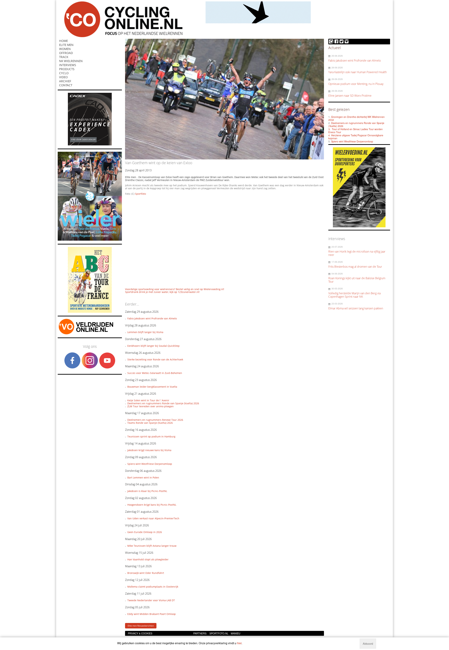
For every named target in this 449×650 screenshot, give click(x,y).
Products (66, 69)
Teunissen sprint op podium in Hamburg (151, 436)
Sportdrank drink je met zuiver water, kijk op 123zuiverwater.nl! (162, 292)
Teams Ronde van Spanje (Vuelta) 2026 (150, 422)
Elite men (66, 45)
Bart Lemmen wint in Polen (143, 477)
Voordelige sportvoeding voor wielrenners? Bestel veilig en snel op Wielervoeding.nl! (174, 289)
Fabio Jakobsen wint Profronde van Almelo (152, 318)
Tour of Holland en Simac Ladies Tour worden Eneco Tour (355, 130)
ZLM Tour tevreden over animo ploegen (150, 406)
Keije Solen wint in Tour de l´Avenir (148, 400)
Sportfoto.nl (218, 633)
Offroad (66, 53)
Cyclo (64, 73)
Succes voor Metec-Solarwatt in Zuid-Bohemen (154, 373)
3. (329, 129)
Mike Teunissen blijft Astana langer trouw (151, 545)
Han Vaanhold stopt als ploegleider (148, 559)
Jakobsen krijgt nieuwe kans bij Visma (149, 450)
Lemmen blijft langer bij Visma (145, 332)
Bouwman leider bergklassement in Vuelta (152, 386)
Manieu (235, 633)
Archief (65, 81)
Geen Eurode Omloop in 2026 (144, 532)
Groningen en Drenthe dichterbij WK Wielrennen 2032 (356, 118)
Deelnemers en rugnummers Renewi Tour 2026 (155, 419)
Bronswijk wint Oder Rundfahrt (145, 573)
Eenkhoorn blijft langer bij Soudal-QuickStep (153, 345)
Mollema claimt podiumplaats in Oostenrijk (152, 586)
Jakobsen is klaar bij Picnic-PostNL (147, 491)
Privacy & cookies (140, 633)
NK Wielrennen (71, 61)
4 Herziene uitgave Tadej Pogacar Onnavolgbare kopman (355, 136)
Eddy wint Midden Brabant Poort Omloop (151, 614)
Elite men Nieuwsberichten (141, 625)
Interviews (67, 65)
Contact (65, 85)
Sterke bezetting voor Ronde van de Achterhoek (155, 359)
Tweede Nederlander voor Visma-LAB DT (151, 600)
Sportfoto (140, 193)
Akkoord (368, 644)
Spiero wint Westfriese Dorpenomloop (149, 463)
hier (239, 643)
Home (63, 41)
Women (65, 49)
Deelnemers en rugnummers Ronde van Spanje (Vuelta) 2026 (163, 403)
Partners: (200, 633)
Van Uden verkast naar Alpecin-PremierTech (153, 518)
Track (63, 57)
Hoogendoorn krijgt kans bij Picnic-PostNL (151, 504)
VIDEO (63, 77)
